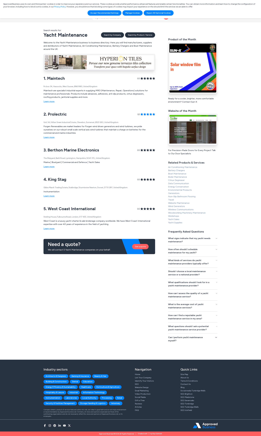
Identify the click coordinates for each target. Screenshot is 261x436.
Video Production (142, 394)
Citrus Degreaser (176, 180)
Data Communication (178, 183)
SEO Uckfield (186, 410)
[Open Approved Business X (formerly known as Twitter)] (69, 425)
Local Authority (89, 398)
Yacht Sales (173, 219)
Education (87, 381)
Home (137, 374)
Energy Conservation (178, 186)
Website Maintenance (178, 203)
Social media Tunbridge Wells (193, 391)
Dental (75, 381)
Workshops (173, 216)
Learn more (49, 101)
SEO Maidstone (187, 397)
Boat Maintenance (177, 173)
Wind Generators (176, 206)
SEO (137, 384)
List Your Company (143, 378)
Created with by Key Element (150, 434)
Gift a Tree (140, 400)
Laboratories (71, 398)
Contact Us (186, 384)
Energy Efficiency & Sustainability (61, 387)
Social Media (140, 397)
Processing (107, 398)
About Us (185, 378)
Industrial (73, 392)
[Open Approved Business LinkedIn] (59, 425)
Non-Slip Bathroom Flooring (181, 196)
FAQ (137, 410)
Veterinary (115, 403)
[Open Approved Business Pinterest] (54, 425)
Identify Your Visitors (144, 381)
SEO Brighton (186, 394)
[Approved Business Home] (205, 425)
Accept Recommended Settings (104, 13)
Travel (171, 199)
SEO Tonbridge (187, 404)
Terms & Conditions (189, 381)
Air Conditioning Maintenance (182, 167)
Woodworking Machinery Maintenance (187, 212)
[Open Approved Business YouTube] (64, 425)
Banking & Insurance (80, 376)
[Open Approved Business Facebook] (45, 425)
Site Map (184, 374)
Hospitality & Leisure (55, 392)
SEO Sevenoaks (187, 400)
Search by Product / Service (140, 35)
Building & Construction (56, 381)
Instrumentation (53, 398)
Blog (182, 387)
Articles (138, 407)
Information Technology (94, 392)
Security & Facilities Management (60, 403)
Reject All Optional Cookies (159, 13)
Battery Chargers (176, 170)
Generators (173, 193)
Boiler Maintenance (177, 177)
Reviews (138, 404)
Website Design (142, 387)
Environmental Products (180, 190)
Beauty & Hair (100, 376)
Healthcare (86, 387)
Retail (119, 398)
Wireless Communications (181, 209)
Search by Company (112, 35)
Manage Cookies (132, 13)
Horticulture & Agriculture (107, 387)
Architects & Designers (56, 376)
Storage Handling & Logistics (92, 403)
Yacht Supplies (175, 222)
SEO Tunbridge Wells (190, 407)
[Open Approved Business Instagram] (49, 425)
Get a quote (140, 246)
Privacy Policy (60, 7)
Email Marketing (142, 391)
